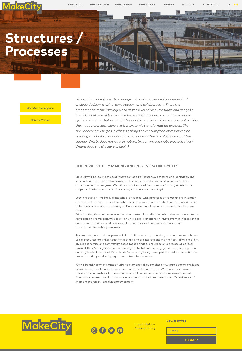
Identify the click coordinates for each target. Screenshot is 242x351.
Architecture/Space (40, 108)
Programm (99, 4)
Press (169, 4)
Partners (123, 4)
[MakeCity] (22, 12)
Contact (211, 4)
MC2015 (188, 4)
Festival (76, 4)
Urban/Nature (40, 120)
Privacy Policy (145, 328)
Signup (191, 340)
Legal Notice (145, 324)
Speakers (147, 4)
